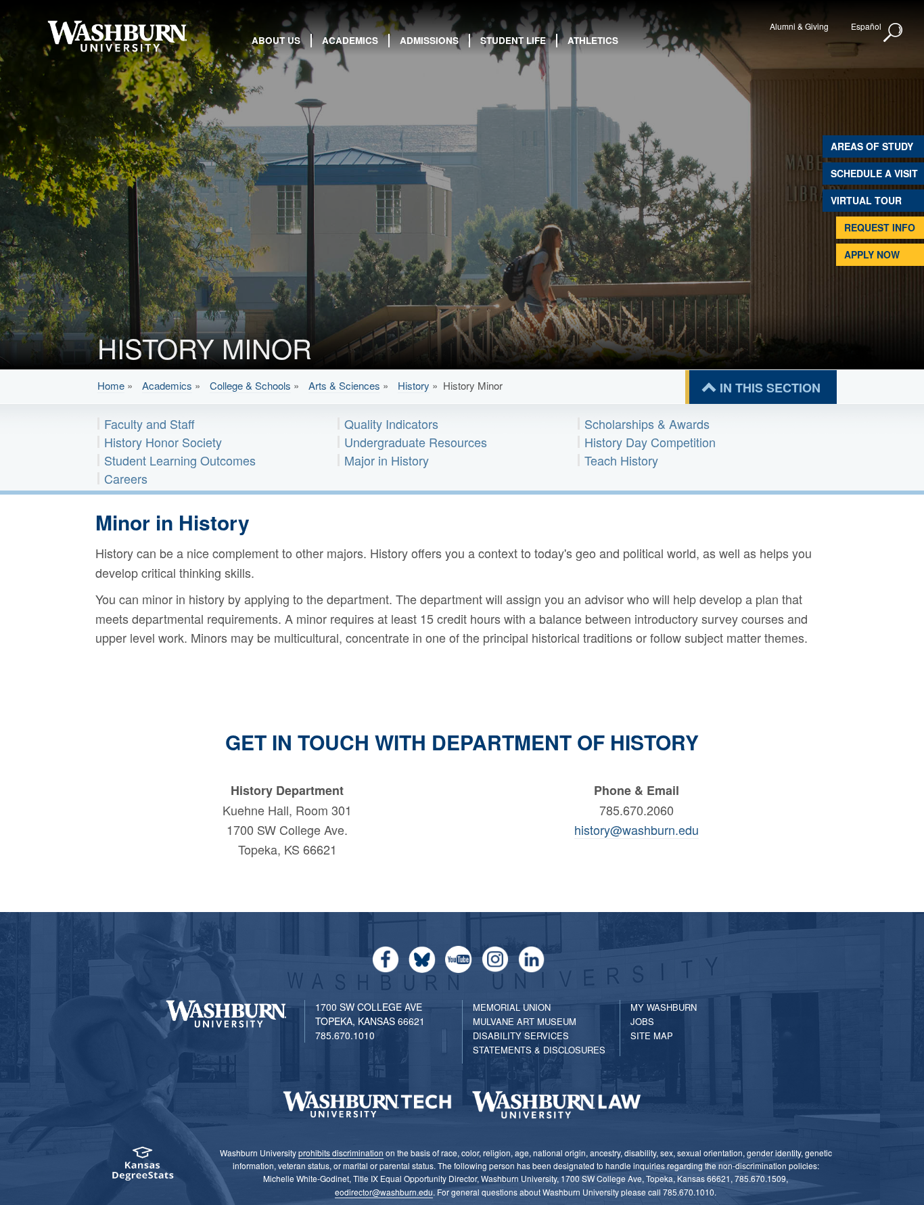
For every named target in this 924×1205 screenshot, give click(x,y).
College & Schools (250, 385)
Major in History (386, 460)
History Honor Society (163, 442)
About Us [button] (276, 40)
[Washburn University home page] (117, 36)
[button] (893, 33)
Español (866, 26)
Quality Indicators (391, 423)
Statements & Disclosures (539, 1049)
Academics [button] (350, 40)
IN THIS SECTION (770, 387)
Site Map (651, 1035)
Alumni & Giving (799, 26)
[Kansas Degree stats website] (142, 1168)
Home (110, 385)
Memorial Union (512, 1007)
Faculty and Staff (149, 423)
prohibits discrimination (341, 1152)
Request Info (879, 227)
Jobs (642, 1021)
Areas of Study (872, 146)
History (414, 385)
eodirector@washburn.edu (384, 1192)
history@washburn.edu (636, 829)
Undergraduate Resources (415, 442)
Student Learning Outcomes (180, 460)
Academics (167, 385)
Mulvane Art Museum (524, 1021)
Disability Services (521, 1035)
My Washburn (663, 1007)
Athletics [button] (593, 40)
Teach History (621, 460)
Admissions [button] (429, 40)
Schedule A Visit (874, 173)
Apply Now (872, 254)
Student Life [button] (513, 40)
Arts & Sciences (344, 385)
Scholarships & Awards (647, 423)
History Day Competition (650, 442)
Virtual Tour (866, 200)
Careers (125, 478)
